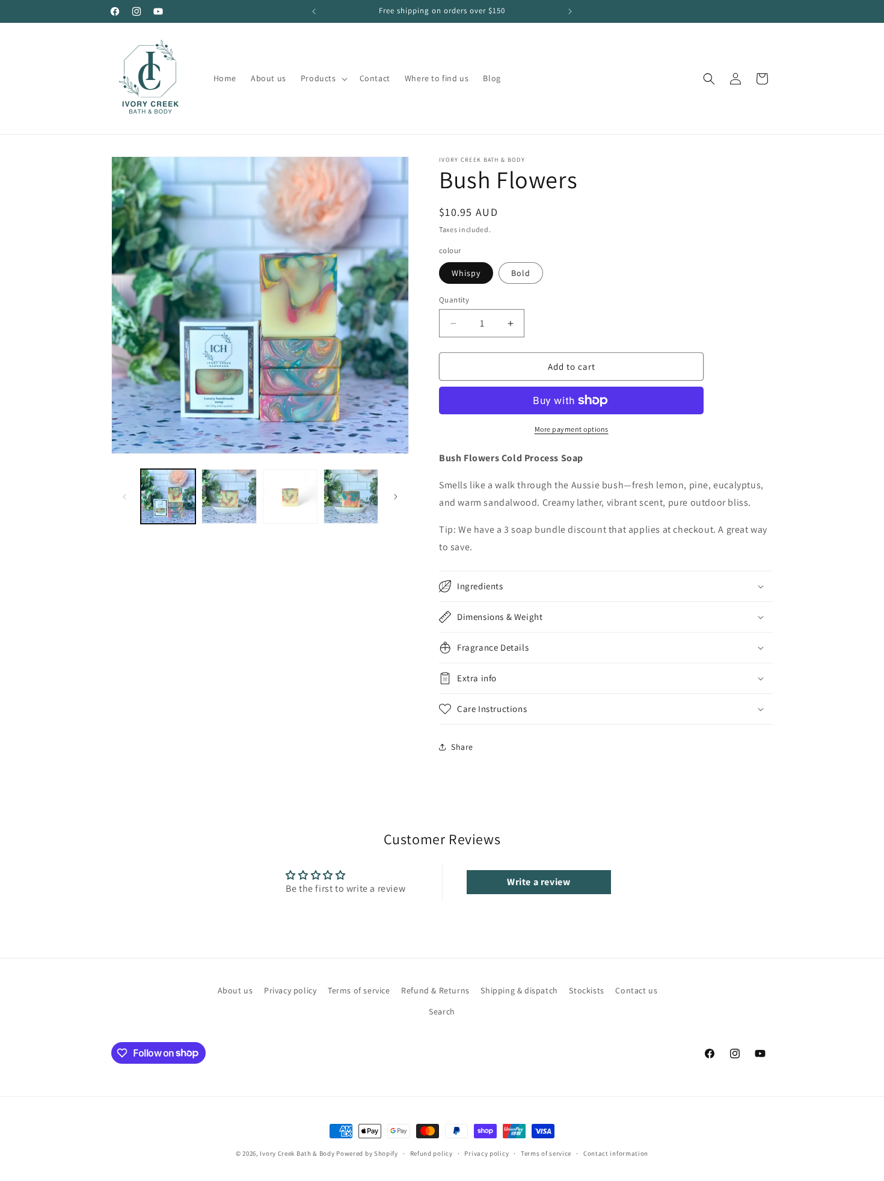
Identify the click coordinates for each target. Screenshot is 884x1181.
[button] (322, 78)
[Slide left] (124, 496)
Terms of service (359, 990)
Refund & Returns (435, 990)
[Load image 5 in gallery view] (351, 496)
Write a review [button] (538, 882)
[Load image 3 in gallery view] (290, 496)
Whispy (466, 273)
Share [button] (462, 746)
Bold (520, 273)
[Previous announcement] (314, 11)
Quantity (454, 300)
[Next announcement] (570, 11)
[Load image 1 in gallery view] (168, 496)
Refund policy (431, 1153)
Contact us (636, 990)
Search (442, 1011)
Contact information (615, 1153)
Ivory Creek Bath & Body (297, 1153)
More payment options (572, 429)
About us (235, 990)
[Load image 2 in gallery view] (228, 496)
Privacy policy (290, 990)
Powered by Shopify (367, 1153)
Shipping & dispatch (518, 990)
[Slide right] (395, 496)
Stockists (586, 990)
